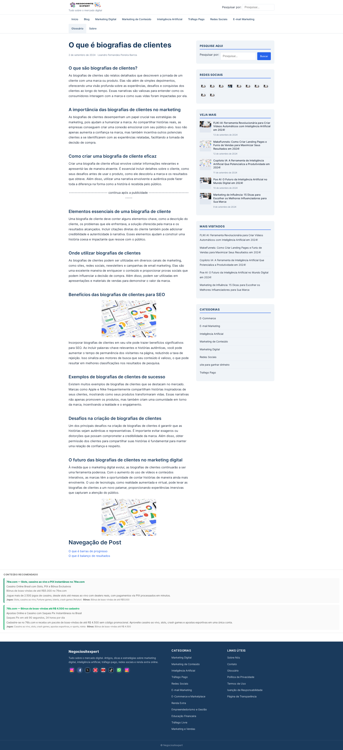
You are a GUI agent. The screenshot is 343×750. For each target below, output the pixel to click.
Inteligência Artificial (169, 19)
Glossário (77, 28)
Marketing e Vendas (183, 728)
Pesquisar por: (231, 7)
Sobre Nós (233, 657)
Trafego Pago (208, 372)
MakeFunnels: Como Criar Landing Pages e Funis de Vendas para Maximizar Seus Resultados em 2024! (240, 145)
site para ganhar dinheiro (215, 364)
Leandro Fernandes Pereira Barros (117, 55)
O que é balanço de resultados (89, 556)
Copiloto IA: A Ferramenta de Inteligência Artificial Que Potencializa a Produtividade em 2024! (241, 164)
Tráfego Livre (179, 722)
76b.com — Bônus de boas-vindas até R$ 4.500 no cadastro (42, 608)
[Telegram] (127, 670)
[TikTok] (111, 670)
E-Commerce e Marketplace (188, 696)
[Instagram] (72, 670)
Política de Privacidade (240, 676)
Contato (232, 664)
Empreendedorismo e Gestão (189, 709)
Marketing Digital (105, 19)
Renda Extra (179, 703)
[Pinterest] (95, 670)
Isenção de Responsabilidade (244, 689)
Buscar (264, 56)
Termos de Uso (236, 683)
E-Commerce (208, 318)
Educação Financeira (184, 716)
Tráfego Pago (196, 19)
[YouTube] (103, 670)
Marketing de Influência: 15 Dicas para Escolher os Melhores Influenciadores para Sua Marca (240, 198)
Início (74, 19)
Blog (87, 19)
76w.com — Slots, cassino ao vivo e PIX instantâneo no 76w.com (45, 581)
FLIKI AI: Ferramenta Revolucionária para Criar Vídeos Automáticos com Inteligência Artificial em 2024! (241, 126)
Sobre (92, 28)
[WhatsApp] (119, 670)
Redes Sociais (218, 19)
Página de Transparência (242, 696)
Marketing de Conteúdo (136, 19)
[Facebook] (79, 670)
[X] (87, 670)
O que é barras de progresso (88, 551)
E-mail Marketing (243, 19)
